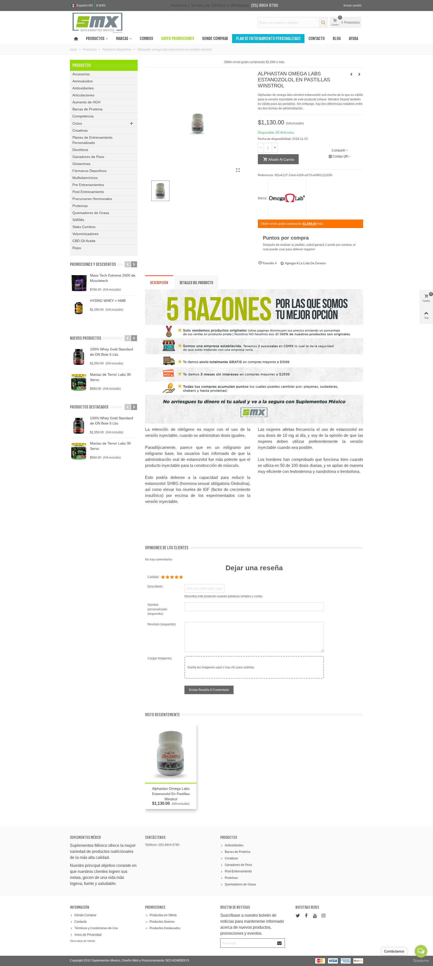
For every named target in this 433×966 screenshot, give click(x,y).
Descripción (159, 283)
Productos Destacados (165, 928)
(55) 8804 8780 (264, 5)
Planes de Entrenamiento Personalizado (92, 140)
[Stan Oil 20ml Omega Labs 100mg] (351, 74)
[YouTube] (314, 915)
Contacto (316, 38)
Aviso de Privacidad (87, 934)
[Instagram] (323, 915)
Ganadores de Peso (88, 157)
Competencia (82, 116)
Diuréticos (80, 150)
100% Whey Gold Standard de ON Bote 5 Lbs (111, 351)
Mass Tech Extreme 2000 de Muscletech (112, 278)
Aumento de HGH (86, 102)
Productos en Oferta (163, 915)
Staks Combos (83, 227)
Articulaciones (83, 95)
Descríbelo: (155, 586)
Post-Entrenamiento (88, 192)
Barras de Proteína (87, 109)
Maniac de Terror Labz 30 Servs (110, 377)
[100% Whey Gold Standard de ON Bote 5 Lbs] (78, 357)
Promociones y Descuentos (93, 264)
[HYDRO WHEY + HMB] (78, 308)
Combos (146, 38)
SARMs (78, 220)
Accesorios (81, 74)
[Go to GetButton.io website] (421, 960)
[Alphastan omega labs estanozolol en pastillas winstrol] (238, 170)
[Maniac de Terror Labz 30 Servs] (78, 382)
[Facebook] (306, 915)
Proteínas (80, 206)
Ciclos (77, 123)
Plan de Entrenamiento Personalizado (268, 38)
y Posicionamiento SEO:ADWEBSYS (164, 960)
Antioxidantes (83, 88)
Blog (337, 38)
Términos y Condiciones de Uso (96, 928)
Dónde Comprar (85, 915)
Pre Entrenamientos (88, 185)
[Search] (323, 22)
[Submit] (280, 943)
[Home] (76, 38)
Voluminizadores (85, 234)
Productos (95, 38)
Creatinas (80, 130)
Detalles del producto (196, 283)
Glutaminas (81, 164)
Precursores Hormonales (92, 199)
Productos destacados (89, 407)
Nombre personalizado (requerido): (157, 609)
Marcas (122, 38)
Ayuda (353, 38)
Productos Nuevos (162, 921)
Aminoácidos (82, 81)
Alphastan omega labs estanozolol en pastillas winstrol (171, 794)
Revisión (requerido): (162, 624)
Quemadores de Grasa (90, 213)
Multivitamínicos (85, 178)
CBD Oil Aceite (83, 241)
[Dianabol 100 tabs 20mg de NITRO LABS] (359, 74)
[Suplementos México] (97, 22)
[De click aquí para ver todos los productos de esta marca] (287, 198)
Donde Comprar (215, 38)
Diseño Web (130, 960)
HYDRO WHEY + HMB (108, 301)
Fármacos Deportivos (89, 171)
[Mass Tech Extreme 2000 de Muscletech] (78, 283)
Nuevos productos (85, 338)
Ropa (76, 248)
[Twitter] (297, 915)
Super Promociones (177, 38)
